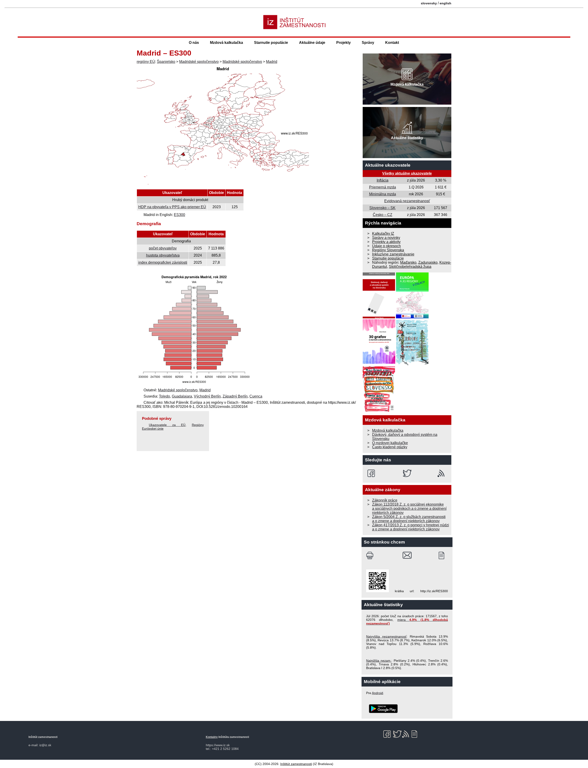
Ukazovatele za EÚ (167, 425)
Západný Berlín (235, 396)
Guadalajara (182, 396)
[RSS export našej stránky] (442, 473)
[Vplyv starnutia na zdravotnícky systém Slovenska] (379, 411)
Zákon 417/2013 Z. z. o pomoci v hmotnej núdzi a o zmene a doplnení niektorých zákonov (410, 527)
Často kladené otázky (389, 447)
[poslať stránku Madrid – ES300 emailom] (407, 555)
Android (377, 693)
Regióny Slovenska (388, 250)
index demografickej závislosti (162, 262)
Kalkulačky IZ (383, 233)
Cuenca (255, 396)
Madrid (271, 62)
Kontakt (392, 43)
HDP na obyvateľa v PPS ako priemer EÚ (172, 207)
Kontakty (212, 737)
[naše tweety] (407, 473)
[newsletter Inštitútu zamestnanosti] (443, 555)
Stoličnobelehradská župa (410, 267)
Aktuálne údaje (312, 43)
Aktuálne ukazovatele (387, 165)
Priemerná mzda (382, 187)
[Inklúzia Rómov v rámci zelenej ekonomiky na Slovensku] (412, 364)
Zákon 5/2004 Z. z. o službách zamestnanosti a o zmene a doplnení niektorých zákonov (409, 519)
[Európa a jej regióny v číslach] (412, 317)
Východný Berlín (207, 396)
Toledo (164, 396)
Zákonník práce (384, 500)
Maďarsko (408, 262)
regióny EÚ (146, 62)
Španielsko (166, 62)
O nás (194, 43)
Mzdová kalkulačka (226, 43)
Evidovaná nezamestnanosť (407, 201)
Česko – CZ (382, 215)
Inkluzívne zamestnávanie (393, 254)
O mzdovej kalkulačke (390, 443)
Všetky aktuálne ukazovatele (407, 173)
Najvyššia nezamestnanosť (386, 636)
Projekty (343, 43)
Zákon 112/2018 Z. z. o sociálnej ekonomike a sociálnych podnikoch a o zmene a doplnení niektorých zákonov (409, 508)
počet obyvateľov (163, 248)
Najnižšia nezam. (378, 660)
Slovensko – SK (382, 208)
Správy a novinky (386, 238)
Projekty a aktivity (386, 242)
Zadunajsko (428, 262)
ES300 (179, 215)
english (445, 3)
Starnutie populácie (271, 43)
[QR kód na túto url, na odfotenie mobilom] (377, 591)
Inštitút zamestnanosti (296, 764)
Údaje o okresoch (386, 246)
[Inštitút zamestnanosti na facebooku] (372, 473)
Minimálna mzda (382, 194)
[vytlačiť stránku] (370, 555)
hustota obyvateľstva (163, 255)
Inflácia (382, 180)
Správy (368, 43)
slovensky (429, 3)
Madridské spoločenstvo (199, 62)
